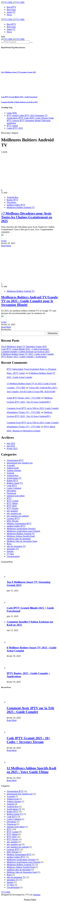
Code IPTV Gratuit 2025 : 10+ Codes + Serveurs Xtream (28, 740)
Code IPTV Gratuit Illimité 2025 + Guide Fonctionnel (19, 97)
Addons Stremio (14, 470)
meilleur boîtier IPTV (16, 205)
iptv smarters (12, 511)
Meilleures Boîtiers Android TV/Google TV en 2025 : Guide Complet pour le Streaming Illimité (29, 301)
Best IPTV (11, 7)
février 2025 (12, 448)
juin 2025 (11, 443)
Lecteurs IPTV (13, 518)
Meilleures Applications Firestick (21, 528)
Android (10, 473)
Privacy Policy (30, 899)
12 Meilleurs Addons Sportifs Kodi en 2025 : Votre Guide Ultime (31, 770)
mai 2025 (11, 446)
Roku (9, 544)
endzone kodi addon (16, 496)
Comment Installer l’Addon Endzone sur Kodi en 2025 (19, 102)
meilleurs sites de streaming (19, 538)
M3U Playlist (12, 521)
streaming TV (13, 549)
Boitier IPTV (12, 200)
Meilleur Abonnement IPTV (19, 523)
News (9, 14)
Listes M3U (12, 113)
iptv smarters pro (14, 513)
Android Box (12, 197)
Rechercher (6, 329)
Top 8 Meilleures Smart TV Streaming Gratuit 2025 (18, 72)
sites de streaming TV (16, 546)
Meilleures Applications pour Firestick (23, 531)
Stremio (10, 551)
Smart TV (11, 12)
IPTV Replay (13, 508)
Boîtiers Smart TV (15, 483)
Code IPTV (12, 485)
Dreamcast (11, 493)
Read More (6, 246)
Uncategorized (13, 556)
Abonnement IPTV (15, 460)
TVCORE (5, 892)
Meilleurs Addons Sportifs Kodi (21, 536)
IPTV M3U (12, 506)
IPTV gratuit (12, 125)
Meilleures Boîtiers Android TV (21, 207)
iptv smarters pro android (18, 516)
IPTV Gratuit (12, 501)
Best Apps (11, 9)
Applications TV (14, 478)
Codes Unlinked (14, 488)
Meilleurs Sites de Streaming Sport (22, 541)
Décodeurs (11, 202)
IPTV (9, 498)
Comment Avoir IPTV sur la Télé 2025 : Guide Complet (30, 710)
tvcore (4, 240)
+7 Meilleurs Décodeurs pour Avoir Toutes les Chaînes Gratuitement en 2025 (26, 217)
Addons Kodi (13, 468)
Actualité (11, 465)
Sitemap (36, 894)
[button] (3, 36)
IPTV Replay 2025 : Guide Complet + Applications (24, 356)
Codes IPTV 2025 (15, 128)
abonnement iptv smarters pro (20, 463)
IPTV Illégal (12, 503)
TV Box (10, 554)
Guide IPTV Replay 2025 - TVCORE (24, 398)
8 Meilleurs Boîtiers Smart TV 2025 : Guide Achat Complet (27, 354)
